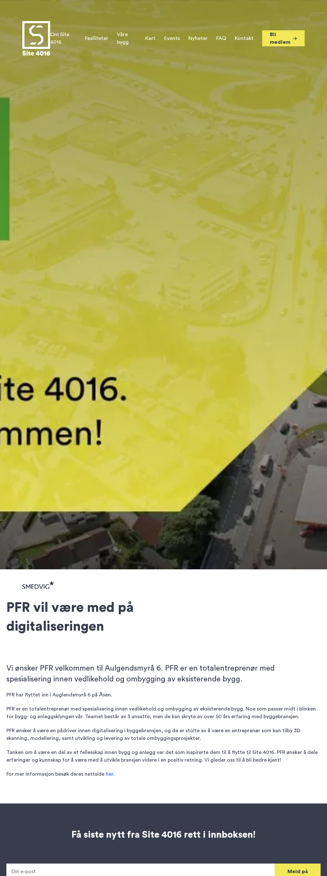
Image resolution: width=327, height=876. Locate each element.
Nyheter (198, 38)
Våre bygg (123, 38)
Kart (150, 38)
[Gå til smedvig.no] (38, 584)
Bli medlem (280, 38)
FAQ (221, 38)
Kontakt (244, 38)
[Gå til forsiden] (36, 38)
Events (172, 38)
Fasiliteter (96, 38)
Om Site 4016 (59, 38)
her (109, 774)
